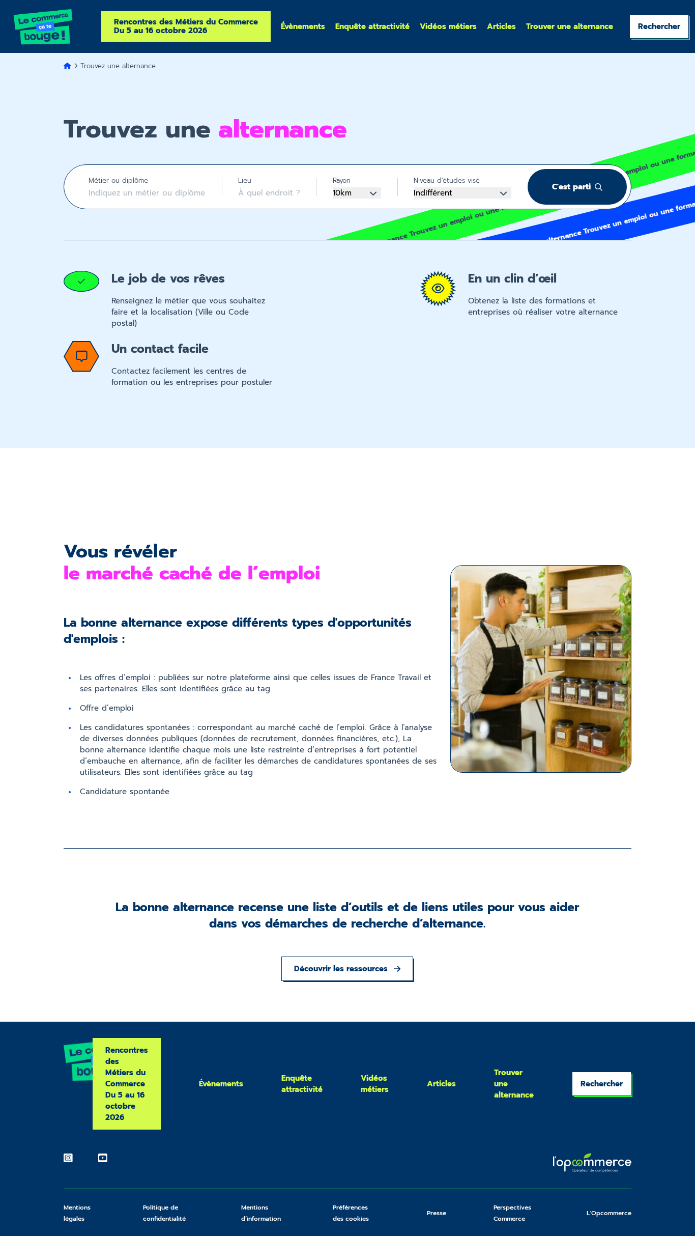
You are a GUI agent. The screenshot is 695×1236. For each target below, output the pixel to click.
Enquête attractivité (372, 26)
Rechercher (659, 26)
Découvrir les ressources (341, 968)
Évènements (303, 26)
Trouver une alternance (569, 26)
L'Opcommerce (609, 1213)
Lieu (244, 180)
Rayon (342, 180)
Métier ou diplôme (118, 180)
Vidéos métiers (448, 26)
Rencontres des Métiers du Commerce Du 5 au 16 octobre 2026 (186, 26)
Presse (436, 1213)
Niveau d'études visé (447, 180)
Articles (501, 26)
